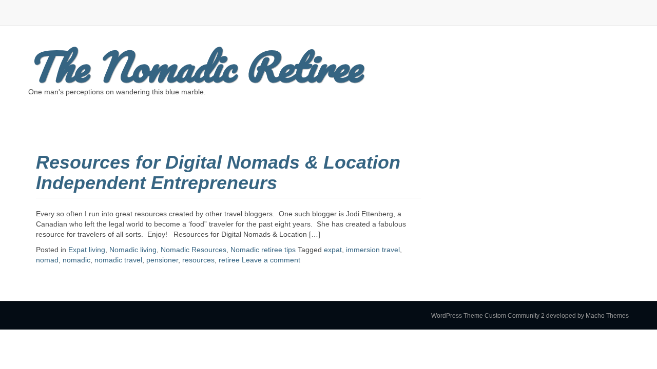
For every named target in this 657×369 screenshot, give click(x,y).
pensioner (162, 260)
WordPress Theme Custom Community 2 (488, 315)
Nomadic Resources (193, 249)
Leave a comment (271, 260)
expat (333, 249)
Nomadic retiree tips (263, 249)
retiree (229, 260)
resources (198, 260)
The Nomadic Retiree (194, 66)
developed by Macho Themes (587, 315)
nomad (47, 260)
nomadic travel (118, 260)
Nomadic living (133, 249)
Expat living (86, 249)
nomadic (76, 260)
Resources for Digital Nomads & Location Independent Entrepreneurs (218, 172)
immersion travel (373, 249)
